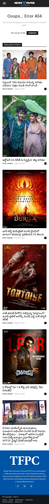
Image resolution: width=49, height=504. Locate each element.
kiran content (8, 89)
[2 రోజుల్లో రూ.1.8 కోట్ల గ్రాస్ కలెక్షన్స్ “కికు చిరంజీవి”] (24, 356)
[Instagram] (24, 486)
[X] (31, 486)
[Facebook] (17, 486)
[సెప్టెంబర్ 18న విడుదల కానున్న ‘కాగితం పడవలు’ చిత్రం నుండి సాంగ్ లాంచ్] (24, 64)
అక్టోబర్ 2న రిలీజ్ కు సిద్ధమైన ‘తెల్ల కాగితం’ (24, 160)
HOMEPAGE (32, 33)
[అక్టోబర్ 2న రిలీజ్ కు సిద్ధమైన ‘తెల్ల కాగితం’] (24, 126)
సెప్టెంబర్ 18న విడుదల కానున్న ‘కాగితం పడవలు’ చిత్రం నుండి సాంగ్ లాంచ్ (22, 84)
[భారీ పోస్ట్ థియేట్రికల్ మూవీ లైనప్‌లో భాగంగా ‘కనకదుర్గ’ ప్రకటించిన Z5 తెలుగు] (24, 199)
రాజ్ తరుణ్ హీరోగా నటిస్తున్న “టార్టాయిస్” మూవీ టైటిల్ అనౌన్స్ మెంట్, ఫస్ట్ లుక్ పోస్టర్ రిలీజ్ (24, 316)
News (5, 78)
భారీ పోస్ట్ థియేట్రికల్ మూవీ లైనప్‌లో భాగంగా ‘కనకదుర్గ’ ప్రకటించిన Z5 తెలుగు (23, 233)
